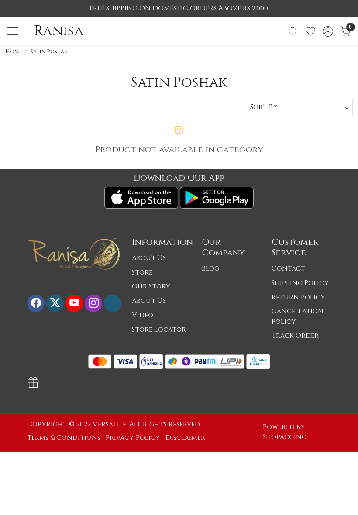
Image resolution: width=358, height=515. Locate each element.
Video (142, 315)
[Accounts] (328, 31)
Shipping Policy (300, 283)
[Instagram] (93, 303)
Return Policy (298, 297)
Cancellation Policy (298, 316)
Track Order (295, 335)
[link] (293, 31)
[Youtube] (74, 303)
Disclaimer (185, 438)
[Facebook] (36, 303)
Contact (288, 268)
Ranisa (58, 31)
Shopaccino (285, 437)
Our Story (151, 286)
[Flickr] (112, 303)
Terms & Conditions (63, 438)
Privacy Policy (133, 438)
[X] (55, 303)
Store (142, 272)
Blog (210, 268)
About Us (149, 258)
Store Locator (159, 329)
